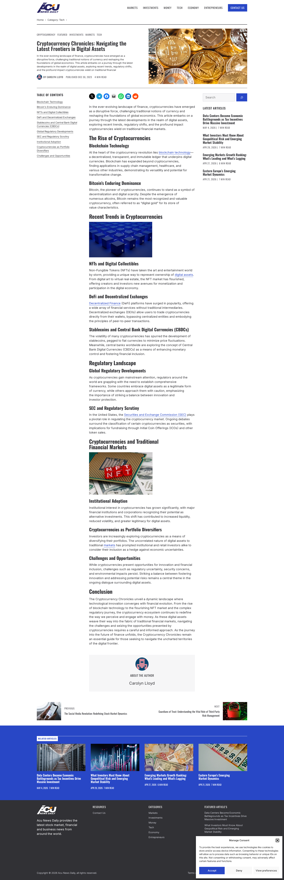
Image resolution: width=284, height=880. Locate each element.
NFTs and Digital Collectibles (53, 112)
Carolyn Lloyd (55, 77)
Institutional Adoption (49, 141)
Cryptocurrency (46, 34)
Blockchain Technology (50, 101)
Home (40, 19)
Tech (180, 8)
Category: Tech (56, 19)
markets (109, 545)
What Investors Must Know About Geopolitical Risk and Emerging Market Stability (223, 139)
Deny (239, 870)
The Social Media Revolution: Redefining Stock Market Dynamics (95, 714)
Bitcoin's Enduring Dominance (54, 107)
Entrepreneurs (213, 8)
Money (168, 8)
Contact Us (238, 8)
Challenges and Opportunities (53, 155)
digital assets (184, 274)
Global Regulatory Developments (55, 131)
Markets (132, 8)
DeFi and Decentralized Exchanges (56, 117)
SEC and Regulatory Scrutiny (53, 136)
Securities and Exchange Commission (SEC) (155, 414)
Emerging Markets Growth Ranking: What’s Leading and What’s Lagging (225, 157)
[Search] (241, 97)
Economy (193, 8)
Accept (212, 870)
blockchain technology (174, 152)
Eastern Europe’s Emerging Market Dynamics (219, 172)
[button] (277, 840)
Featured (62, 34)
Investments (150, 8)
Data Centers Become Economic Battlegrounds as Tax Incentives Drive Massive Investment (223, 119)
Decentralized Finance (105, 303)
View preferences (266, 870)
